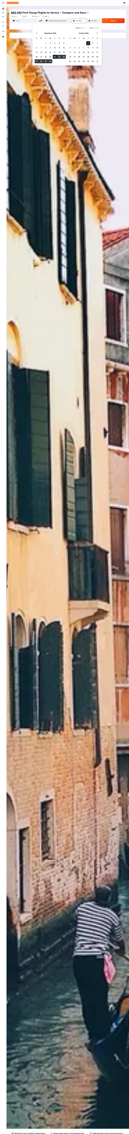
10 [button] (55, 48)
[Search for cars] (3, 16)
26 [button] (64, 57)
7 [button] (41, 48)
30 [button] (50, 61)
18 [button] (59, 52)
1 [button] (45, 43)
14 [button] (41, 52)
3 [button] (54, 43)
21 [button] (41, 57)
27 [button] (36, 61)
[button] (3, 3)
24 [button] (55, 57)
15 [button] (45, 52)
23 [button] (50, 57)
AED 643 (16, 12)
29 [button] (46, 61)
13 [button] (36, 52)
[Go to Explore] (3, 22)
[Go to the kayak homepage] (13, 3)
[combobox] (15, 16)
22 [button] (46, 57)
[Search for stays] (3, 12)
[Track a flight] (3, 26)
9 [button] (50, 48)
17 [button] (54, 52)
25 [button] (59, 57)
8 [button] (45, 48)
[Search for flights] (3, 9)
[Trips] (3, 31)
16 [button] (50, 52)
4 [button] (59, 43)
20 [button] (37, 57)
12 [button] (64, 48)
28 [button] (41, 61)
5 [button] (63, 43)
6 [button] (36, 48)
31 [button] (97, 61)
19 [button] (64, 52)
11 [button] (59, 48)
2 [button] (50, 43)
